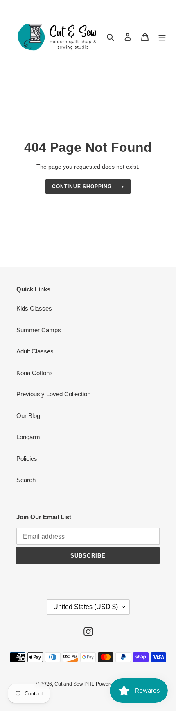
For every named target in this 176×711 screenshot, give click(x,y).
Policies (26, 458)
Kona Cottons (34, 372)
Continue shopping (82, 186)
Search (26, 479)
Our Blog (28, 415)
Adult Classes (35, 351)
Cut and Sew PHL (74, 684)
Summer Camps (38, 330)
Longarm (28, 436)
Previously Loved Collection (53, 394)
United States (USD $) (85, 606)
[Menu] (162, 37)
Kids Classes (34, 308)
